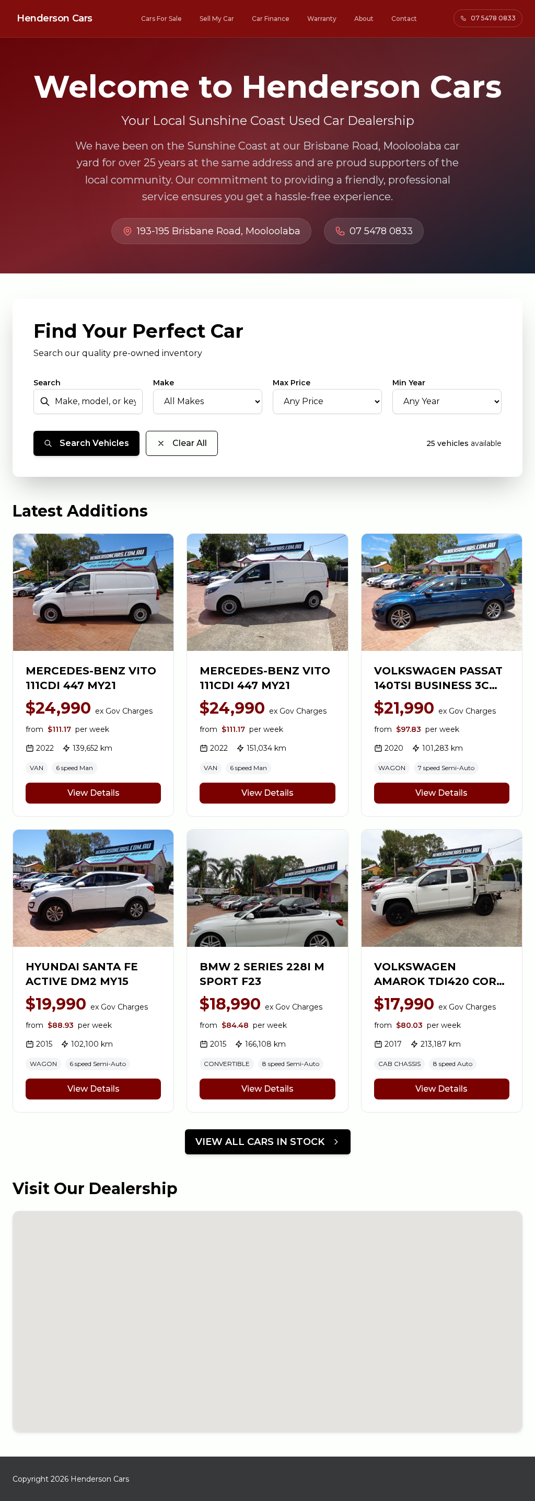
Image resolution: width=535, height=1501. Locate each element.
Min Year (408, 382)
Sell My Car (217, 18)
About (364, 18)
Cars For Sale (161, 18)
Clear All (189, 443)
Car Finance (270, 18)
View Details (93, 793)
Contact (404, 18)
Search (47, 382)
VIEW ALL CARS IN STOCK (259, 1142)
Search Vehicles (94, 443)
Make (163, 382)
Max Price (291, 382)
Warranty (321, 18)
